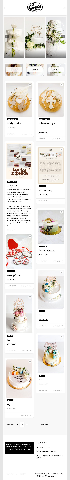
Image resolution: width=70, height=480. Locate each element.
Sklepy (39, 475)
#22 (40, 315)
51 (37, 425)
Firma (45, 475)
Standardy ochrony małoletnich (48, 476)
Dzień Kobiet (43, 246)
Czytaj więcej (11, 127)
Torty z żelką (12, 185)
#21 (8, 340)
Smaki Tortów (12, 181)
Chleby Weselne (14, 123)
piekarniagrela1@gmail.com (47, 451)
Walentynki (11, 271)
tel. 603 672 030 (44, 447)
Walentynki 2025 (14, 275)
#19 (8, 404)
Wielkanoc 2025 (45, 190)
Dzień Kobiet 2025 (47, 250)
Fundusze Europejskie (55, 474)
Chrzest (41, 311)
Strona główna (40, 474)
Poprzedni (10, 425)
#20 (40, 379)
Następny (44, 425)
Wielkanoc (42, 186)
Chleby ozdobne (13, 119)
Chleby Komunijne (47, 123)
